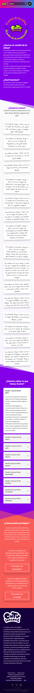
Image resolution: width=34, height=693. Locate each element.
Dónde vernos (21, 673)
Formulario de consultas (17, 595)
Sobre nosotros (11, 673)
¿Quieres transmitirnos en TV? (16, 674)
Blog (25, 680)
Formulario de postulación (17, 567)
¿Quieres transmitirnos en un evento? (16, 676)
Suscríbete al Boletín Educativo (14, 680)
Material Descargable (16, 678)
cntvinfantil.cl (24, 691)
